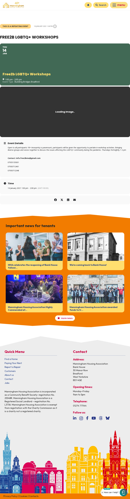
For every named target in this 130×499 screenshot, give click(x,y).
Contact (9, 379)
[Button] (88, 5)
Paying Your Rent (13, 363)
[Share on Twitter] (62, 200)
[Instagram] (81, 418)
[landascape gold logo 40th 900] (13, 5)
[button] (119, 5)
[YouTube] (94, 418)
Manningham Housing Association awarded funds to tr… (93, 308)
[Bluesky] (108, 418)
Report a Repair (13, 367)
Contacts (33, 496)
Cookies (23, 496)
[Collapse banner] (102, 492)
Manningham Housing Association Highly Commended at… (30, 308)
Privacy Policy (10, 496)
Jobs (7, 382)
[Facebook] (87, 418)
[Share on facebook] (55, 200)
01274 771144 (79, 405)
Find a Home (11, 359)
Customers (10, 371)
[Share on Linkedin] (68, 200)
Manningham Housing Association (90, 363)
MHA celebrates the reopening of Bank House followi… (33, 266)
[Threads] (101, 418)
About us (9, 375)
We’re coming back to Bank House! (88, 264)
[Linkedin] (74, 418)
